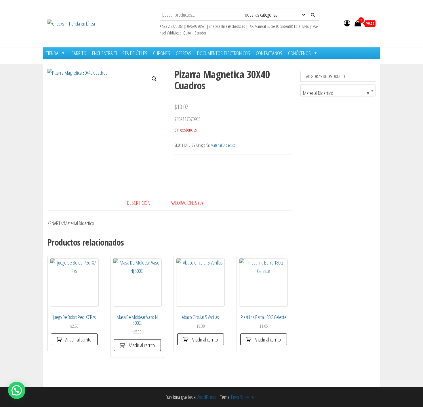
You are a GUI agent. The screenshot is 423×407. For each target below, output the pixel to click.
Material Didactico (223, 145)
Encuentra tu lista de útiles (119, 53)
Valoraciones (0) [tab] (187, 202)
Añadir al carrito (78, 339)
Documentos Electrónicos (223, 53)
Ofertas (183, 53)
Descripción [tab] (138, 202)
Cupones (161, 53)
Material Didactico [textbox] (336, 93)
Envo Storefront (244, 397)
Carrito (78, 53)
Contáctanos (269, 53)
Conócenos (299, 53)
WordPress (206, 397)
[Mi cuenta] (347, 23)
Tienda (52, 53)
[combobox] (338, 90)
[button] (154, 79)
